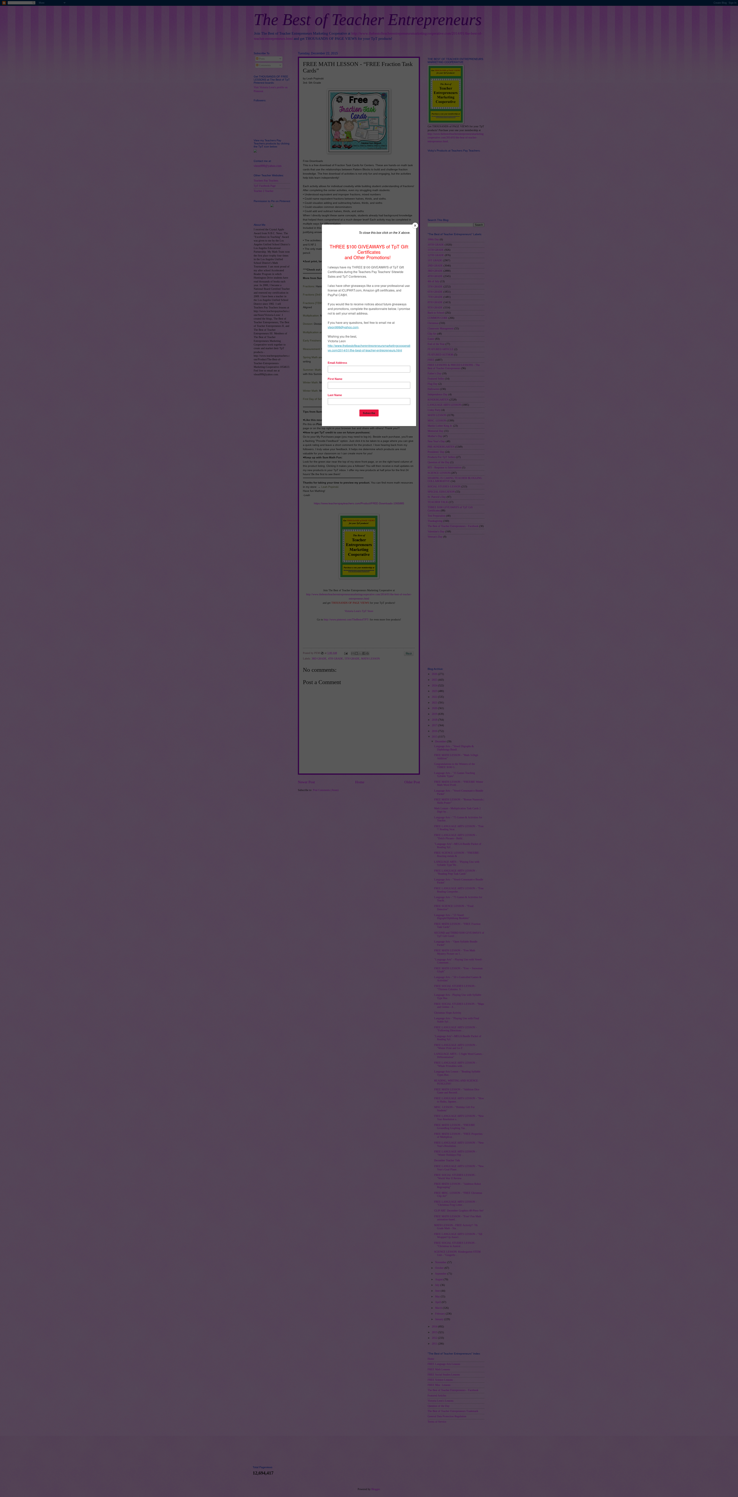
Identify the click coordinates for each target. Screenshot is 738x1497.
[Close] (415, 225)
